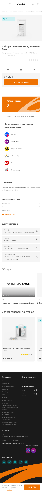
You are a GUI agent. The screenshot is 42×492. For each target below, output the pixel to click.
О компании (5, 383)
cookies (9, 490)
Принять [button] (32, 487)
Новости (4, 397)
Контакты (5, 381)
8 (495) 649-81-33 (18, 443)
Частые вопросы (7, 400)
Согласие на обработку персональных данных (9, 423)
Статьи (4, 394)
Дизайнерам (6, 392)
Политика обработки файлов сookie (9, 418)
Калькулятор (26, 381)
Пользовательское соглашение (8, 413)
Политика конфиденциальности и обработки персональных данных (10, 406)
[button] (4, 4)
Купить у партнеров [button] (21, 82)
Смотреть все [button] (10, 214)
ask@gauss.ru (6, 443)
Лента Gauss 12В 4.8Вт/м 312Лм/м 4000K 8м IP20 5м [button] (17, 350)
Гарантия (5, 389)
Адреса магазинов (8, 386)
